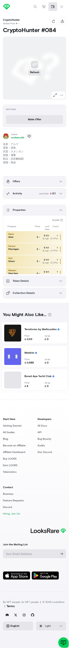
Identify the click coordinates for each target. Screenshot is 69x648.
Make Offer (34, 119)
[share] (62, 21)
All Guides (9, 432)
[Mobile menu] (61, 6)
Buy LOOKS (10, 458)
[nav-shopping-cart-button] (44, 6)
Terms (11, 606)
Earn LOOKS (10, 465)
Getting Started (12, 425)
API (40, 432)
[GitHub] (32, 615)
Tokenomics (10, 471)
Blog (5, 438)
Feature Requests (13, 500)
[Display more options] (62, 95)
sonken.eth (17, 137)
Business (8, 493)
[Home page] (19, 6)
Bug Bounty (44, 438)
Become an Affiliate (14, 445)
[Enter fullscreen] (55, 95)
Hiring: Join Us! (11, 513)
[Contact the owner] (29, 136)
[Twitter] (15, 615)
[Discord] (7, 615)
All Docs (42, 425)
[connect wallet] (52, 6)
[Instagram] (24, 615)
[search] (35, 6)
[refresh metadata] (53, 21)
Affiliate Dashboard (14, 452)
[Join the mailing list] (61, 553)
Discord (7, 507)
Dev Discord (45, 452)
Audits (41, 445)
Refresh (34, 72)
